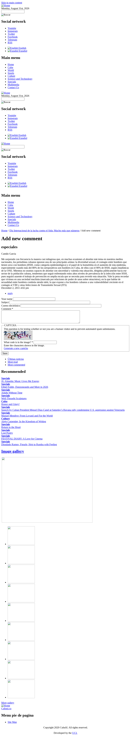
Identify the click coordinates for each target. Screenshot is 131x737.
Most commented (16, 364)
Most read (13, 362)
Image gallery (12, 451)
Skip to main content (11, 2)
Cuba (10, 67)
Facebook (13, 36)
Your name (7, 299)
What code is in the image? (18, 342)
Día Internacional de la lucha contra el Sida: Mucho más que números (44, 230)
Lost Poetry (7, 433)
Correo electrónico (11, 305)
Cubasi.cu (6, 708)
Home (11, 64)
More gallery (7, 702)
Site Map (12, 722)
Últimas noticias (16, 359)
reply (10, 293)
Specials (12, 81)
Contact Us (13, 87)
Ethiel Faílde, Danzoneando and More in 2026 (24, 387)
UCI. (74, 733)
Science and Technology (20, 78)
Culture (11, 76)
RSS (10, 42)
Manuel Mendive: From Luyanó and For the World (27, 415)
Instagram (13, 31)
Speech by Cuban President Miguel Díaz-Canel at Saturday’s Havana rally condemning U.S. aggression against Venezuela (63, 410)
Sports (11, 73)
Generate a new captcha (16, 348)
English (22, 48)
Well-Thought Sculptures (14, 398)
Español (22, 51)
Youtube (12, 28)
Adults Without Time (11, 392)
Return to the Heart (11, 427)
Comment (7, 308)
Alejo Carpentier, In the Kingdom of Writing (23, 421)
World (11, 70)
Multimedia (13, 84)
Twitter (11, 34)
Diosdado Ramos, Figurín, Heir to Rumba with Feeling (29, 444)
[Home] (5, 5)
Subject (5, 302)
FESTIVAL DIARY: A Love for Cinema (21, 438)
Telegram (12, 39)
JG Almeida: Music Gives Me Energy (20, 381)
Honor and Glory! (10, 404)
